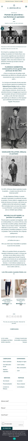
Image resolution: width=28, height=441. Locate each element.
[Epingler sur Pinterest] (18, 316)
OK (14, 438)
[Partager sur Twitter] (12, 316)
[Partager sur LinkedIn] (20, 316)
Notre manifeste (7, 361)
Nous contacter (21, 384)
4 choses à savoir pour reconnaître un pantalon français (20, 340)
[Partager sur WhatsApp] (7, 316)
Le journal (19, 381)
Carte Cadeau (20, 364)
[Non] (26, 436)
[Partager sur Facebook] (10, 316)
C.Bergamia (20, 23)
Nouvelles (14, 12)
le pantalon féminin (18, 272)
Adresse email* (5, 401)
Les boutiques (20, 387)
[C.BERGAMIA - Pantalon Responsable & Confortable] (14, 6)
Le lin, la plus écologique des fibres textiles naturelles (6, 340)
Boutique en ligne (21, 361)
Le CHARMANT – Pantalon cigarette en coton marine (7, 300)
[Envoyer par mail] (15, 316)
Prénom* (3, 408)
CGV (18, 370)
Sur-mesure (6, 381)
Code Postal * (4, 415)
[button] (2, 6)
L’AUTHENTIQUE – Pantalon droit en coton (20, 300)
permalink (14, 323)
